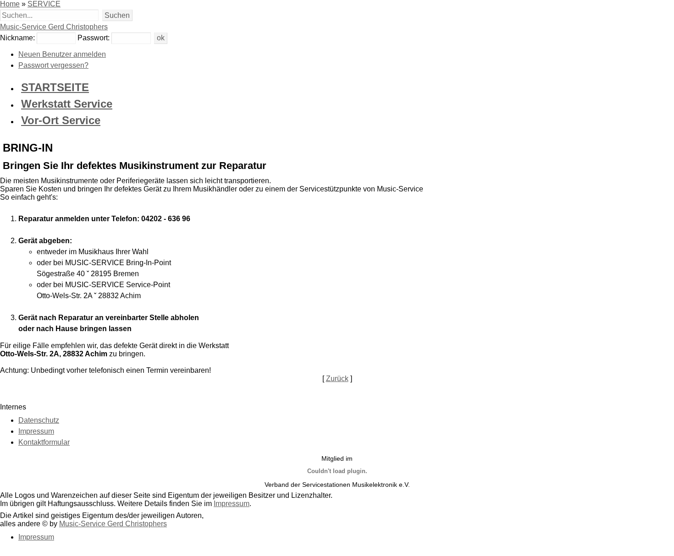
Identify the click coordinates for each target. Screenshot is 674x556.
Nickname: (17, 38)
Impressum (36, 431)
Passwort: (93, 38)
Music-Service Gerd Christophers (54, 27)
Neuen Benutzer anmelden (62, 54)
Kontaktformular (44, 442)
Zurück (337, 378)
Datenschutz (38, 420)
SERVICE (44, 4)
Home (10, 4)
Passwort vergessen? (53, 65)
